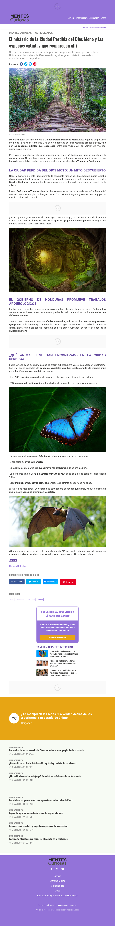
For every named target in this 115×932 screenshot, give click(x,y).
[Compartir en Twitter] (25, 64)
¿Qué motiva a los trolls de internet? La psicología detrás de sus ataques (43, 763)
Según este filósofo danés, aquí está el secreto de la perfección (38, 838)
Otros (103, 18)
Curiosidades (94, 18)
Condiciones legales (46, 905)
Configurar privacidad (68, 905)
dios (11, 600)
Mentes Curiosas (20, 32)
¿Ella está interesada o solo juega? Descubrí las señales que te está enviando (45, 776)
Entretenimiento (82, 18)
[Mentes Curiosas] (51, 868)
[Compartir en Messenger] (30, 64)
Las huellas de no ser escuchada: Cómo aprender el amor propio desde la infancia (46, 750)
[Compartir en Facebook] (21, 64)
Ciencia (71, 18)
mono (40, 600)
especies (20, 600)
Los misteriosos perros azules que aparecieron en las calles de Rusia (41, 800)
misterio (31, 600)
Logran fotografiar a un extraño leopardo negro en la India (36, 813)
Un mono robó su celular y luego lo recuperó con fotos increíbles (38, 826)
